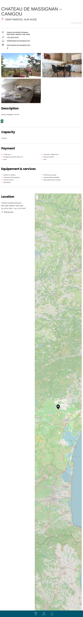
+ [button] (37, 195)
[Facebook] (8, 49)
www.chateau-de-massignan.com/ (18, 45)
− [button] (37, 198)
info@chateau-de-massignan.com (18, 41)
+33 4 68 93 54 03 (13, 37)
